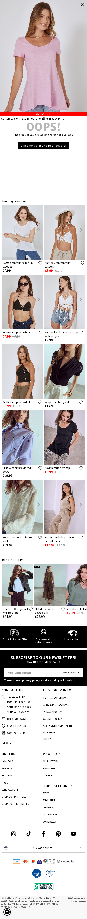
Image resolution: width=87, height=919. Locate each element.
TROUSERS (49, 800)
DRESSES (48, 807)
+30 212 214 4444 (16, 696)
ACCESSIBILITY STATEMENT (57, 726)
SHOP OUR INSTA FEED (14, 796)
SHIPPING (7, 768)
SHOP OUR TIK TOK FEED (15, 804)
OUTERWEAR (50, 814)
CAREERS (48, 775)
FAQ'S (5, 782)
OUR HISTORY (50, 761)
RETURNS (7, 775)
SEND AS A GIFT (10, 789)
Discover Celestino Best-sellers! (43, 145)
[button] (7, 912)
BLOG (6, 743)
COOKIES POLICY (52, 719)
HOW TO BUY (9, 761)
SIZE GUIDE (49, 732)
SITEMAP (48, 739)
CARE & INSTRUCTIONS (56, 704)
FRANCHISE (49, 768)
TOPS (46, 793)
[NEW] (50, 605)
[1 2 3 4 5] (43, 58)
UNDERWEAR (50, 821)
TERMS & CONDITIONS (55, 697)
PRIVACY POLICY (52, 712)
